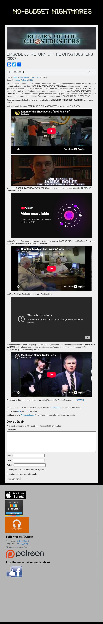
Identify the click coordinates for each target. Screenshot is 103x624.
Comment (11, 429)
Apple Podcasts (22, 80)
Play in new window (22, 77)
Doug (27, 411)
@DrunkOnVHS (23, 541)
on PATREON (78, 400)
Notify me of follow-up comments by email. (27, 469)
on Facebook (54, 407)
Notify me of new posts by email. (23, 474)
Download (35, 77)
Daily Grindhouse (28, 415)
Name (10, 455)
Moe (19, 411)
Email (9, 460)
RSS (31, 80)
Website (10, 465)
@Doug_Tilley (22, 543)
